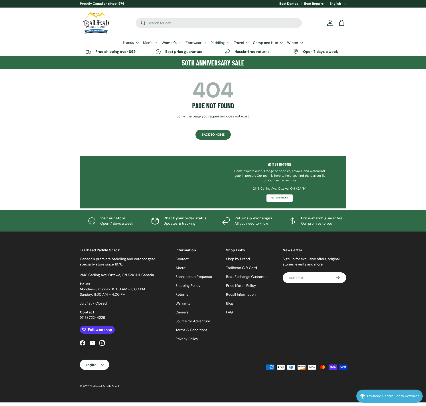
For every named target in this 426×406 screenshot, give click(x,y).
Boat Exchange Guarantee (247, 276)
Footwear (193, 42)
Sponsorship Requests (194, 276)
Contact (182, 259)
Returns (182, 294)
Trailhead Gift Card (241, 267)
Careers (182, 312)
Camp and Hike (265, 42)
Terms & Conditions (191, 330)
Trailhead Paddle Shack (105, 386)
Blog (229, 303)
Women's (169, 42)
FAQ (229, 312)
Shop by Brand (238, 259)
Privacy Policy (187, 339)
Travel (239, 42)
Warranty (183, 303)
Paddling (218, 42)
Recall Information (241, 294)
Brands (128, 42)
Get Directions (279, 198)
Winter (292, 42)
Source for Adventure (193, 321)
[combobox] (219, 23)
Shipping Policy (188, 285)
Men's (147, 42)
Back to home (213, 135)
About (180, 267)
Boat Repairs (314, 4)
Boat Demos (288, 4)
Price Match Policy (241, 285)
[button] (342, 23)
